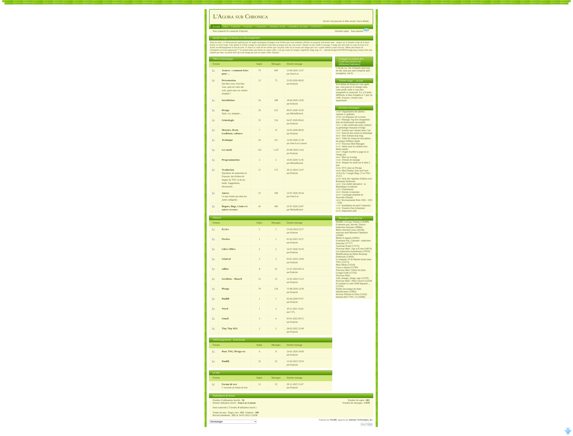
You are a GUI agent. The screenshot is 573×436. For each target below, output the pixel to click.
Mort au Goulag (349, 157)
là (352, 73)
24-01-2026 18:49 (295, 351)
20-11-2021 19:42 (295, 308)
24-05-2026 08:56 (295, 130)
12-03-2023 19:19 (295, 361)
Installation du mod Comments (356, 205)
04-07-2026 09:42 (295, 120)
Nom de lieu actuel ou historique (357, 133)
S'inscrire (243, 31)
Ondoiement (347, 189)
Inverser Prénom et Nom (347, 294)
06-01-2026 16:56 (295, 110)
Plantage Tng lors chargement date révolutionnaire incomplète (353, 121)
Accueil (216, 26)
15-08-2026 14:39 (295, 288)
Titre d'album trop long (352, 135)
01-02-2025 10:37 (295, 239)
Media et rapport (343, 238)
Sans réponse (357, 31)
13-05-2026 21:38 (295, 140)
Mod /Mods (341, 264)
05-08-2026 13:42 (295, 150)
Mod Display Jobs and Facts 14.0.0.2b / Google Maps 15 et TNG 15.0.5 (353, 173)
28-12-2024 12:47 (295, 170)
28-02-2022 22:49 (295, 328)
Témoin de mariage (351, 160)
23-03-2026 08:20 (295, 80)
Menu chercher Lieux (346, 230)
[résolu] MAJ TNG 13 (346, 297)
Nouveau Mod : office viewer (350, 281)
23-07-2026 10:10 (295, 249)
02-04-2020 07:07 (295, 298)
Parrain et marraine (350, 192)
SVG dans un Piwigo (352, 168)
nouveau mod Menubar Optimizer (352, 232)
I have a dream (343, 267)
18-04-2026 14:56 (295, 100)
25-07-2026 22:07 (295, 206)
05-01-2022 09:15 (295, 318)
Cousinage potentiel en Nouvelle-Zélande (349, 196)
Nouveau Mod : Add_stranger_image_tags (348, 276)
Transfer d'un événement (353, 208)
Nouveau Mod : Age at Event (350, 248)
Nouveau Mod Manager (353, 143)
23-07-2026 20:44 (295, 193)
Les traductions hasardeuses (349, 251)
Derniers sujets (342, 31)
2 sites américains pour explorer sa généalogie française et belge (353, 126)
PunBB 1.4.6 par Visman (348, 222)
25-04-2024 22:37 (295, 229)
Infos (225, 26)
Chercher (235, 26)
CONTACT (317, 26)
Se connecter (232, 31)
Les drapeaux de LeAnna (354, 117)
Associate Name (343, 246)
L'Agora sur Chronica (240, 16)
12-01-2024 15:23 (295, 279)
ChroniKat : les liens (298, 26)
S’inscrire (247, 26)
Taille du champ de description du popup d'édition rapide (353, 139)
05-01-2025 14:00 (295, 259)
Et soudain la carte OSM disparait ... (353, 283)
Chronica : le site (277, 26)
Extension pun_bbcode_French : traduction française (351, 225)
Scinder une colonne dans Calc (356, 130)
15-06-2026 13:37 (295, 70)
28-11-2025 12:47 (295, 384)
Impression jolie (349, 211)
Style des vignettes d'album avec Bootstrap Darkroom (354, 180)
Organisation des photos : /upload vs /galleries (351, 112)
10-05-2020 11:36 (295, 160)
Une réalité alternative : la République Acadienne (351, 185)
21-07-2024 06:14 (295, 269)
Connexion (261, 26)
